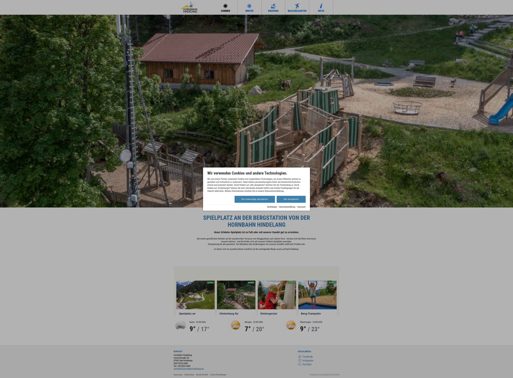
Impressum (301, 207)
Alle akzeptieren (291, 199)
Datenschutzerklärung (287, 207)
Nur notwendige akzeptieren (254, 199)
